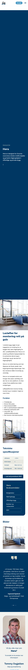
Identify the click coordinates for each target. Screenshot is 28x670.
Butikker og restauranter (10, 505)
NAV (7, 510)
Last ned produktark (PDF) (14, 476)
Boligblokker (10, 493)
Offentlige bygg (11, 500)
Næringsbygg (10, 496)
